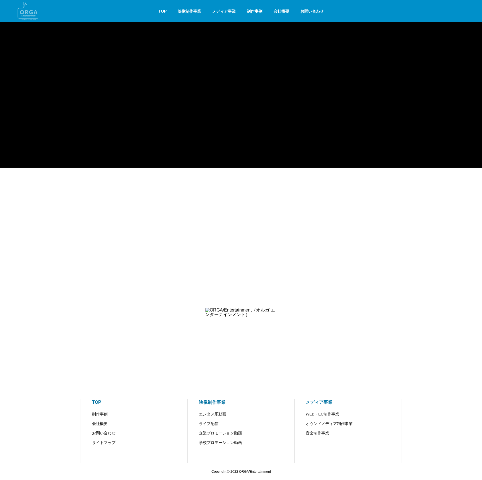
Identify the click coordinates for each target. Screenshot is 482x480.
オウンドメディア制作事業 (329, 423)
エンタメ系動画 (212, 414)
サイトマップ (103, 442)
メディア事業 (224, 11)
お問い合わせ (312, 11)
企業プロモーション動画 (220, 433)
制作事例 (254, 11)
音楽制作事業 (317, 433)
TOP (162, 11)
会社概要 (281, 11)
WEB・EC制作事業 (322, 414)
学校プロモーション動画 (220, 442)
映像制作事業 (189, 11)
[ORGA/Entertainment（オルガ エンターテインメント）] (28, 11)
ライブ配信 (208, 423)
